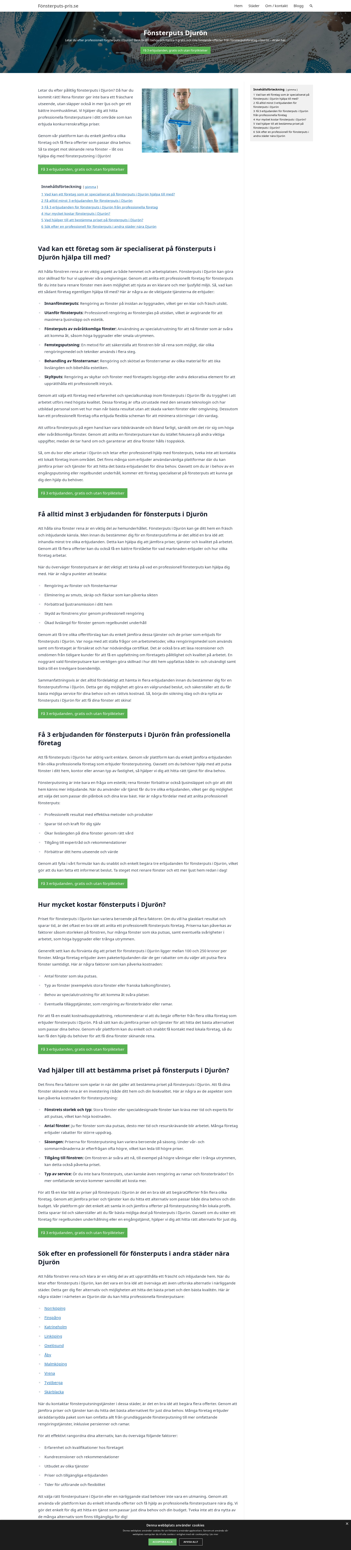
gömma (90, 187)
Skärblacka (54, 1391)
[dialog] (175, 1535)
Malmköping (55, 1363)
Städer (253, 5)
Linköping (53, 1336)
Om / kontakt (276, 5)
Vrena (49, 1373)
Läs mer (214, 1534)
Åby (47, 1354)
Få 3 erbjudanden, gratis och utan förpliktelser (175, 50)
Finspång (52, 1317)
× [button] (347, 1523)
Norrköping (54, 1308)
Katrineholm (55, 1326)
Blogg (298, 5)
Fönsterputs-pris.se (58, 6)
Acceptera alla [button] (162, 1541)
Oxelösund (54, 1345)
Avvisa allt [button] (191, 1541)
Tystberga (53, 1382)
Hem (238, 5)
